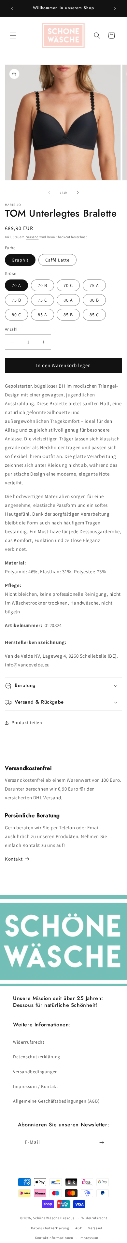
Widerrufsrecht (28, 1042)
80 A (68, 300)
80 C (16, 315)
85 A (42, 315)
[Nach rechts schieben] (78, 192)
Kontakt (13, 859)
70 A (16, 285)
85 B (68, 315)
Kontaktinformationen (54, 1238)
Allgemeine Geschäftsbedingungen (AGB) (56, 1101)
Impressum (88, 1238)
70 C (68, 285)
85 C (94, 315)
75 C (42, 300)
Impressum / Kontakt (35, 1086)
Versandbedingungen (35, 1072)
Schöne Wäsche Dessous (54, 1218)
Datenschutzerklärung (36, 1057)
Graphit (20, 260)
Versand (32, 237)
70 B (42, 285)
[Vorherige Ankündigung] (12, 8)
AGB (78, 1228)
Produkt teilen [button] (26, 722)
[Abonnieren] (101, 1142)
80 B (94, 300)
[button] (13, 35)
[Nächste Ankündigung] (115, 8)
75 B (16, 300)
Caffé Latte (57, 260)
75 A (94, 285)
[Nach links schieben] (49, 192)
